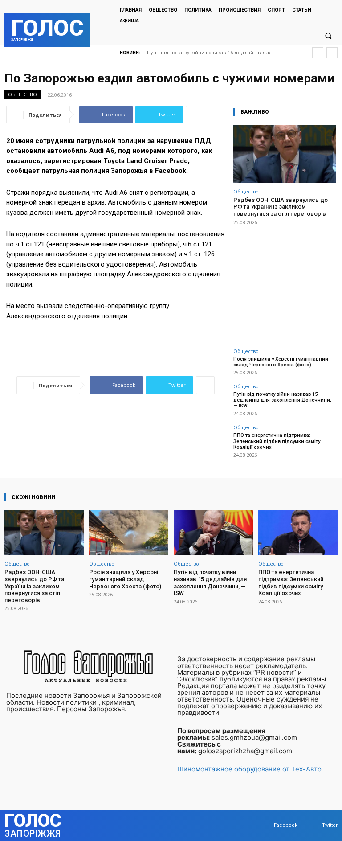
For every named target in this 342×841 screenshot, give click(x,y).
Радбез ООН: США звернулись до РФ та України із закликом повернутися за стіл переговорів (280, 207)
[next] (332, 52)
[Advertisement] (284, 281)
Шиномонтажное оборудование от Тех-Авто (249, 769)
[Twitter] (313, 825)
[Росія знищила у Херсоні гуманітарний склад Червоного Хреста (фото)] (128, 532)
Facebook (285, 825)
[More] (195, 114)
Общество (22, 94)
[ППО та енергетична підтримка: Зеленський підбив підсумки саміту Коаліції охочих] (298, 532)
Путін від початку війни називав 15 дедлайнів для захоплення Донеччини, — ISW (282, 400)
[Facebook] (265, 825)
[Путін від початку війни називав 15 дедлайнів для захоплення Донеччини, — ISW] (213, 532)
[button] (328, 35)
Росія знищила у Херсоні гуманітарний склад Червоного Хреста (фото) (280, 362)
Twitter (330, 825)
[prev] (317, 52)
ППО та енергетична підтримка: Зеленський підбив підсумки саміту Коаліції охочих (276, 441)
